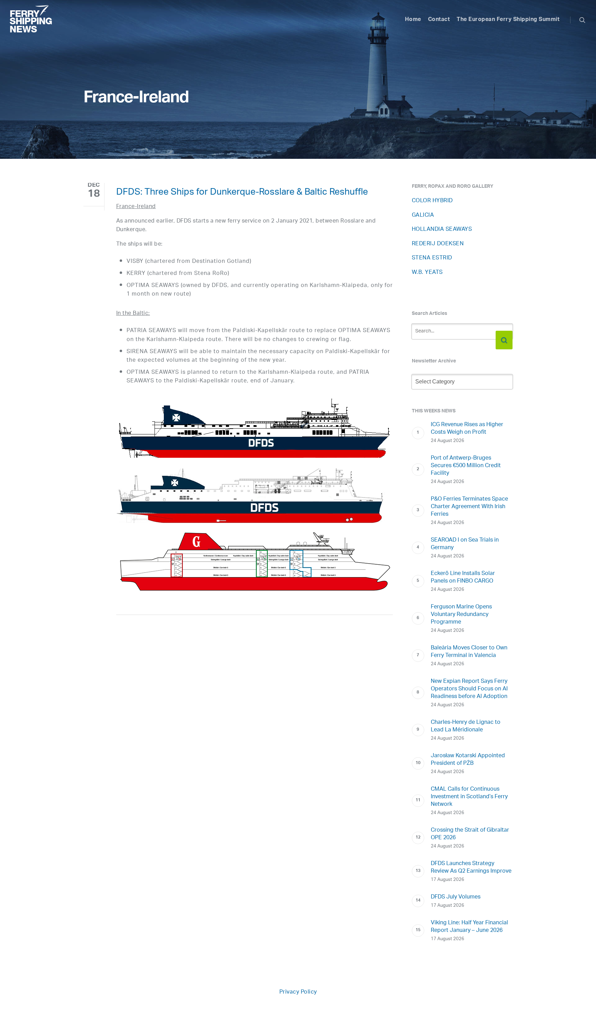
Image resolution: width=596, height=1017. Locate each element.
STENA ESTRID (432, 258)
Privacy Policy (298, 992)
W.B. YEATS (427, 272)
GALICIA (423, 215)
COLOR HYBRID (432, 201)
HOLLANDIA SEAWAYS (442, 229)
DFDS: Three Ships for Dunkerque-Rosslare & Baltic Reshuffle (242, 193)
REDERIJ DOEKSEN (438, 244)
